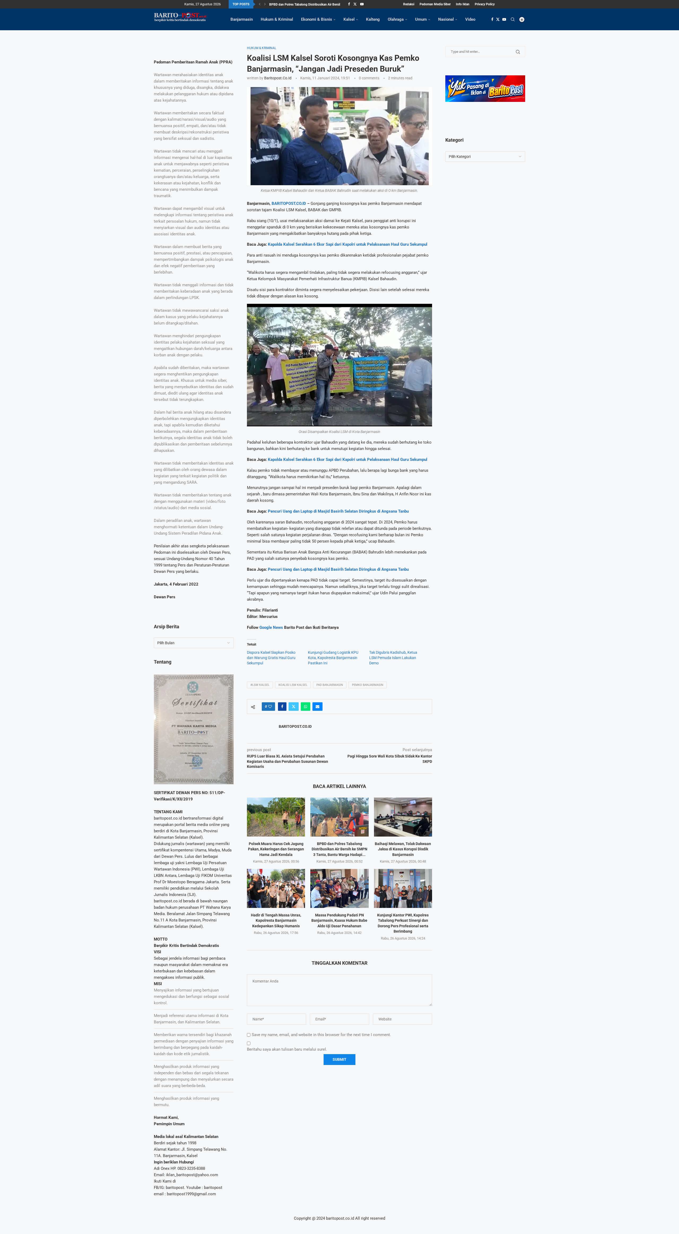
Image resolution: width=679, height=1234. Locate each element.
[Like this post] (270, 706)
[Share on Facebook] (282, 706)
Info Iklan (462, 4)
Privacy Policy (485, 4)
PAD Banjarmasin (329, 685)
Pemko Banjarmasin (367, 685)
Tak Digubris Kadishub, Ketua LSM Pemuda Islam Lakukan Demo (393, 657)
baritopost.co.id (277, 78)
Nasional (446, 19)
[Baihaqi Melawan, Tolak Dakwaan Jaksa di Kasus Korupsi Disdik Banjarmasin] (403, 817)
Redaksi (408, 4)
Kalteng (373, 19)
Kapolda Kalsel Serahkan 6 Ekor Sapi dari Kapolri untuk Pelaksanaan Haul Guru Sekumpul (347, 244)
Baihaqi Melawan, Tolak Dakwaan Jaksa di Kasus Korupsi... (310, 4)
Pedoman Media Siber (435, 4)
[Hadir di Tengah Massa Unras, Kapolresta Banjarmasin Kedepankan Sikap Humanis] (276, 888)
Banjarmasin (241, 19)
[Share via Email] (317, 706)
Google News (271, 627)
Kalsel (349, 19)
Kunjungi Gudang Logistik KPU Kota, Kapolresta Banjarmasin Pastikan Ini (333, 657)
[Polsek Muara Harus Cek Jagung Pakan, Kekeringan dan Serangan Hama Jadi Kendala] (276, 817)
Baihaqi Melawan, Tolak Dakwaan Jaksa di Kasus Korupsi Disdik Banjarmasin (403, 849)
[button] (260, 4)
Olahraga (396, 19)
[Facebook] (349, 4)
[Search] (512, 19)
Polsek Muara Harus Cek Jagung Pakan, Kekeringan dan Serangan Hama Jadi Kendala (276, 849)
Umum (421, 19)
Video (470, 19)
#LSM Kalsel (259, 685)
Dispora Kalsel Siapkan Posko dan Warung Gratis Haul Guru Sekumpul (271, 657)
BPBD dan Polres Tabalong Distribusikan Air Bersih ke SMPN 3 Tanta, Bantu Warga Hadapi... (339, 849)
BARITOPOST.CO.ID (289, 203)
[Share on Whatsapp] (305, 706)
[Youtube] (362, 4)
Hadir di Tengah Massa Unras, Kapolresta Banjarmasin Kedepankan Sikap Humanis (276, 920)
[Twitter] (355, 4)
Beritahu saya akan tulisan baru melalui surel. (287, 1049)
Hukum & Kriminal (277, 19)
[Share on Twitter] (294, 706)
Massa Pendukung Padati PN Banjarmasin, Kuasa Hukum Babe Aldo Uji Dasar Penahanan (339, 920)
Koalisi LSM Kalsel (292, 685)
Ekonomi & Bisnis (316, 19)
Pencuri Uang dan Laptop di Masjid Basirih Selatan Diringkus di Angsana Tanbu (338, 511)
